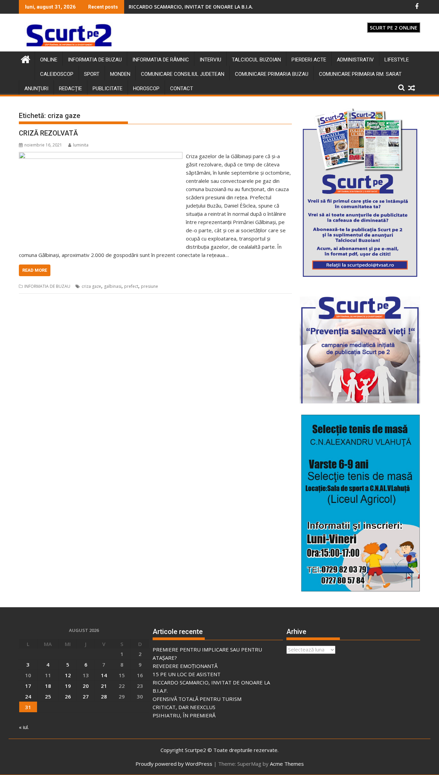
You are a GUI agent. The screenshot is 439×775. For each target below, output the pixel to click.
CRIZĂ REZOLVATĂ (48, 133)
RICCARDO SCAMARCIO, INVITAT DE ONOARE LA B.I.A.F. (193, 6)
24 (28, 696)
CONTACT (181, 88)
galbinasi (112, 286)
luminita (80, 145)
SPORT (91, 74)
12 (68, 675)
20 (86, 685)
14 (104, 675)
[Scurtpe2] (25, 58)
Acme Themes (287, 763)
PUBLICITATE (107, 88)
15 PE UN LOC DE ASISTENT (187, 674)
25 (48, 696)
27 (86, 696)
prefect (131, 286)
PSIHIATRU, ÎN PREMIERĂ (184, 715)
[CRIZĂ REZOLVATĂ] (100, 156)
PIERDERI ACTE (309, 60)
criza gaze (91, 286)
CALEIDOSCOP (56, 74)
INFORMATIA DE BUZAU (95, 60)
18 (48, 685)
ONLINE (48, 60)
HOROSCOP (146, 88)
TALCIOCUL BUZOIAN (256, 60)
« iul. (24, 727)
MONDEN (120, 74)
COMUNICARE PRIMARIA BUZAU (271, 74)
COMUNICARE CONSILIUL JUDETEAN (182, 74)
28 (104, 696)
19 (68, 685)
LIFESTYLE (396, 60)
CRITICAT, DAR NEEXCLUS (184, 707)
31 (28, 707)
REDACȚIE (70, 88)
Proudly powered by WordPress (173, 763)
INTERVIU (210, 60)
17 (28, 685)
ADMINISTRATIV (355, 60)
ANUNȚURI (36, 88)
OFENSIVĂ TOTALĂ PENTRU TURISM (197, 698)
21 (104, 685)
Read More (34, 270)
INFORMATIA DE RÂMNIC (160, 60)
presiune (149, 286)
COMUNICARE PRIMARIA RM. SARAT (360, 74)
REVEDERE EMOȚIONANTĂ (185, 665)
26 (68, 696)
